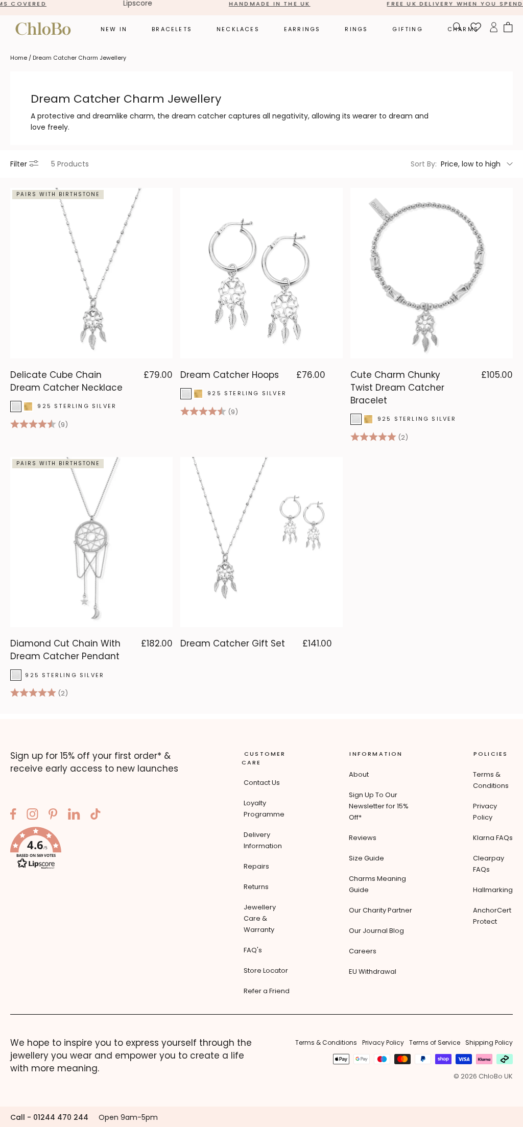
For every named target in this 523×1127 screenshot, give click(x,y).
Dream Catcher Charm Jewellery (79, 58)
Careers (362, 951)
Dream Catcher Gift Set (232, 643)
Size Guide (366, 858)
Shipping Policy (489, 1042)
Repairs (256, 866)
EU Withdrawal (372, 971)
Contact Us (262, 782)
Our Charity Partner (380, 910)
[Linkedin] (74, 815)
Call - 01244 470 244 (49, 1117)
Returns (256, 887)
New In (114, 29)
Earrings (302, 29)
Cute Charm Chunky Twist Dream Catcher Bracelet (397, 387)
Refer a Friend (267, 991)
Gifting (407, 29)
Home (18, 58)
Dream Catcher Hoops (229, 375)
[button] (97, 850)
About (359, 774)
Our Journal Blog (376, 931)
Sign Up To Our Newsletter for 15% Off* (379, 806)
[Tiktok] (95, 815)
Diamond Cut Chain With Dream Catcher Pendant (65, 649)
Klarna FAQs (493, 838)
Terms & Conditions (326, 1042)
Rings (356, 29)
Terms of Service (434, 1042)
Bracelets (172, 29)
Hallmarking (493, 890)
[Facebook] (13, 815)
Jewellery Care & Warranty (260, 918)
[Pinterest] (53, 815)
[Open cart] (508, 28)
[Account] (493, 28)
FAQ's (253, 950)
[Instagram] (32, 815)
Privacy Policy (383, 1042)
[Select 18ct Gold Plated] (28, 406)
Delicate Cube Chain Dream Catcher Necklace (66, 381)
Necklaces (238, 29)
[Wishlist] (476, 28)
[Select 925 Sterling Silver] (16, 406)
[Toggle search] (457, 28)
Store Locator (266, 970)
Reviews (362, 838)
